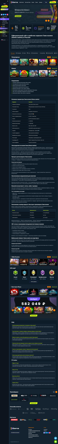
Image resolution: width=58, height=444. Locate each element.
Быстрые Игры (27, 2)
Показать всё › (54, 57)
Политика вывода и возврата (33, 434)
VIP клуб (45, 430)
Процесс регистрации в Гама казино (19, 85)
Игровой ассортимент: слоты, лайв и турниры (21, 88)
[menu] (7, 1)
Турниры (40, 2)
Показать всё (33, 315)
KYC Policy (30, 429)
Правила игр (30, 437)
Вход (4, 3)
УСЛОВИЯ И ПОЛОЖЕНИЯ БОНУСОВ (34, 430)
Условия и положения (31, 432)
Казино (33, 2)
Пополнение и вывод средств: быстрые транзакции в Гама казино (25, 90)
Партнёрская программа (15, 432)
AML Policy (30, 433)
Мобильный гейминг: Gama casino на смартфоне (21, 93)
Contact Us (45, 429)
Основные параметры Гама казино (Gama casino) (22, 82)
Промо (36, 2)
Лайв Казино (21, 2)
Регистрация (4, 6)
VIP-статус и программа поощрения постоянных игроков (23, 91)
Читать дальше (34, 281)
